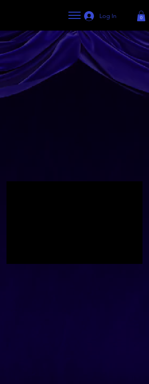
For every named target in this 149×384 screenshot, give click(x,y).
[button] (141, 16)
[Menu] (74, 15)
